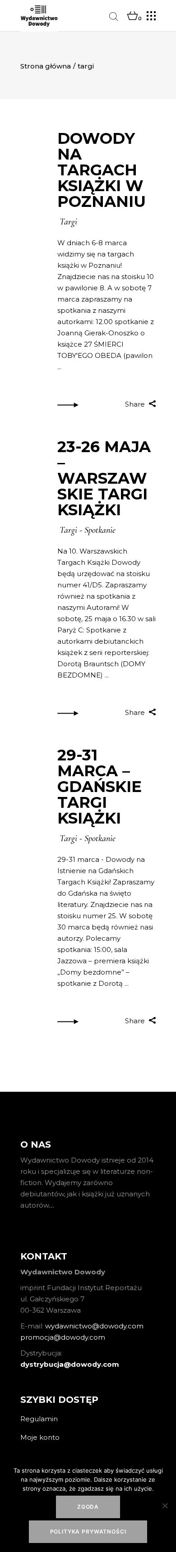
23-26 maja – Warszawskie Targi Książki (104, 478)
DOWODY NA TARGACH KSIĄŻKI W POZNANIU (101, 170)
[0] (132, 16)
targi (68, 221)
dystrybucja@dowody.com (69, 1364)
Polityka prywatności (88, 1531)
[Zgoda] (164, 1505)
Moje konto (40, 1437)
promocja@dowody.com (62, 1337)
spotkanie (100, 530)
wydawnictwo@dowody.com (94, 1326)
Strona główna (45, 66)
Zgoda (88, 1506)
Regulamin (39, 1419)
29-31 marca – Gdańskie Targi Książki (99, 787)
